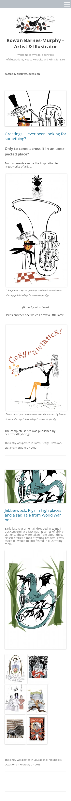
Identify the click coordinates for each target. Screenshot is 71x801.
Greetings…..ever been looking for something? (35, 136)
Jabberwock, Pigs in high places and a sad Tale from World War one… (33, 515)
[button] (67, 4)
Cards (37, 443)
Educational (41, 759)
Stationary (11, 447)
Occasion (56, 443)
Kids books (55, 759)
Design (46, 443)
